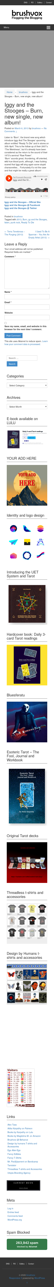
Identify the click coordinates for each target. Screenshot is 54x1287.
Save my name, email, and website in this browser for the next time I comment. (25, 328)
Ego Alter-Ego (14, 1150)
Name (8, 291)
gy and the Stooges (37, 219)
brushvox (23, 92)
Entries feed (13, 1212)
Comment (10, 256)
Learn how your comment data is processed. (26, 343)
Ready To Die (27, 222)
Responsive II (15, 1277)
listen (6, 222)
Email (7, 302)
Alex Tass (12, 1124)
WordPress (39, 1277)
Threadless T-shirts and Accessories (25, 1169)
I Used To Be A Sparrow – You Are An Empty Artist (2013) (39, 234)
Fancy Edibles (14, 1153)
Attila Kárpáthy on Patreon (20, 1128)
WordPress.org (15, 1219)
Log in (10, 1208)
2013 (19, 219)
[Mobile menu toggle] (48, 27)
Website (8, 312)
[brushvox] (27, 14)
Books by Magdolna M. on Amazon (24, 1135)
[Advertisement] (27, 59)
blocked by (30, 1245)
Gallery (39, 2)
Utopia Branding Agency (19, 1172)
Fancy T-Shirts (14, 1157)
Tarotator (12, 1165)
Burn (25, 219)
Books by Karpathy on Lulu (20, 1132)
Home (9, 92)
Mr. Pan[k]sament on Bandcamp (23, 1161)
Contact (49, 2)
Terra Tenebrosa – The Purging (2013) (14, 233)
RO (32, 2)
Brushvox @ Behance (18, 1139)
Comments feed (15, 1215)
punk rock (15, 222)
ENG (25, 2)
